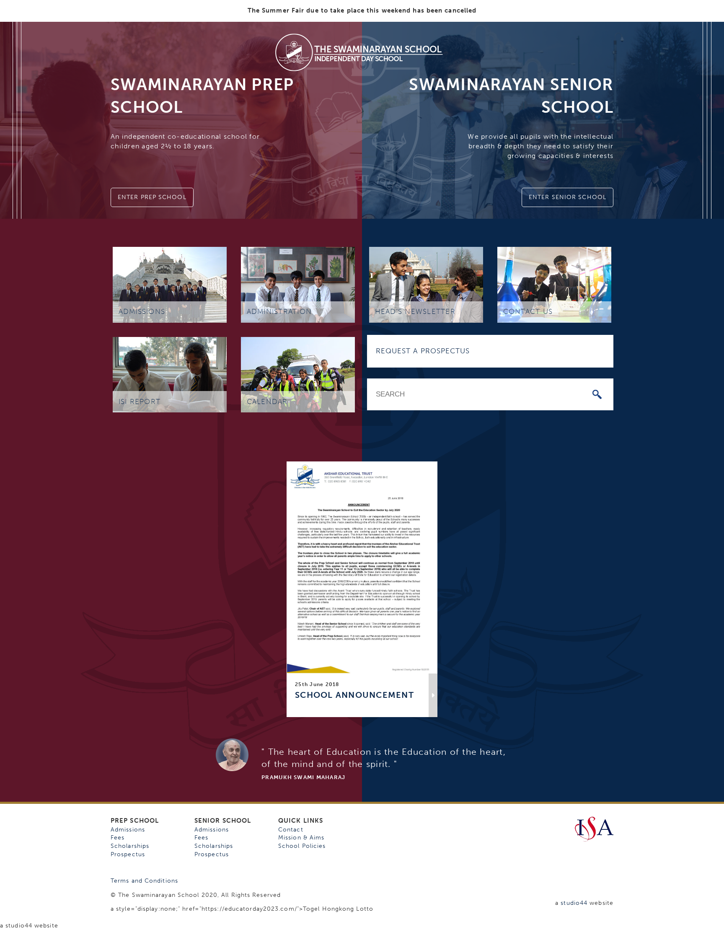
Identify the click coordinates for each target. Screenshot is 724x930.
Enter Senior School (567, 197)
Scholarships (130, 846)
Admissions (128, 829)
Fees (117, 837)
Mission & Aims (301, 837)
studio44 (574, 903)
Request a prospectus (423, 351)
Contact (290, 829)
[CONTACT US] (554, 284)
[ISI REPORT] (170, 374)
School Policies (302, 846)
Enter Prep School (152, 197)
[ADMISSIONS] (170, 284)
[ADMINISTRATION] (298, 284)
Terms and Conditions (144, 880)
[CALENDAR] (298, 374)
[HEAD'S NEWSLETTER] (426, 284)
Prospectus (128, 854)
